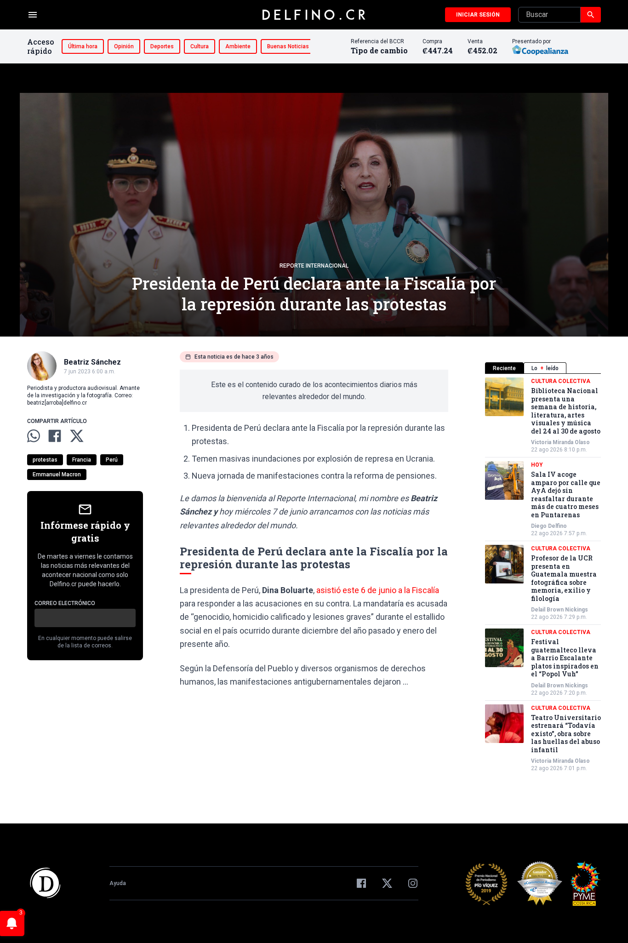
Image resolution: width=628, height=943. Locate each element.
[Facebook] (361, 883)
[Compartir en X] (76, 436)
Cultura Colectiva (560, 381)
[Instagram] (412, 883)
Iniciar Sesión (478, 14)
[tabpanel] (543, 574)
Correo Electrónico (64, 603)
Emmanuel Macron (57, 474)
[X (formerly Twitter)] (387, 883)
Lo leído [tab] (545, 368)
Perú (112, 460)
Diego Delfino (549, 526)
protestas (45, 460)
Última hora (82, 46)
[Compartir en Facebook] (54, 436)
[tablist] (543, 368)
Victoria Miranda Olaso (560, 442)
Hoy (537, 465)
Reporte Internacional (314, 266)
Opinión (124, 46)
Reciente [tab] (504, 368)
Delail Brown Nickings (559, 609)
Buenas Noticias (288, 46)
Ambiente (238, 46)
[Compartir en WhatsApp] (33, 435)
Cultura (199, 46)
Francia (81, 460)
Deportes (162, 46)
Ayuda (117, 883)
